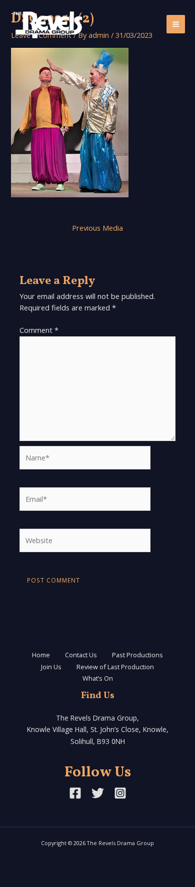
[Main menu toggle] (175, 24)
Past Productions (137, 654)
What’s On (97, 678)
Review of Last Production (115, 666)
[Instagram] (120, 793)
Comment (39, 330)
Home (41, 654)
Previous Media (97, 228)
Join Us (51, 666)
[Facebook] (75, 793)
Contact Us (81, 654)
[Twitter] (98, 793)
